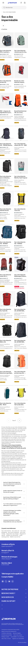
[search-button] (4, 8)
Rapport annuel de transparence (8, 631)
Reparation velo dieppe (12, 533)
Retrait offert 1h (7, 551)
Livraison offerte (8, 545)
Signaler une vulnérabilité (18, 638)
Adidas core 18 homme (12, 535)
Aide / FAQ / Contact (6, 638)
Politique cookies (5, 636)
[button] (18, 205)
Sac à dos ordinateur (13, 532)
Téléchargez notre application (12, 574)
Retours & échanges (9, 557)
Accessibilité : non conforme (17, 636)
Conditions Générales (6, 633)
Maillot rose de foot (15, 536)
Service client (6, 563)
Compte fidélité (7, 577)
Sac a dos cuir (15, 530)
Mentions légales (17, 633)
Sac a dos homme (6, 530)
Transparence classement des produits (10, 629)
